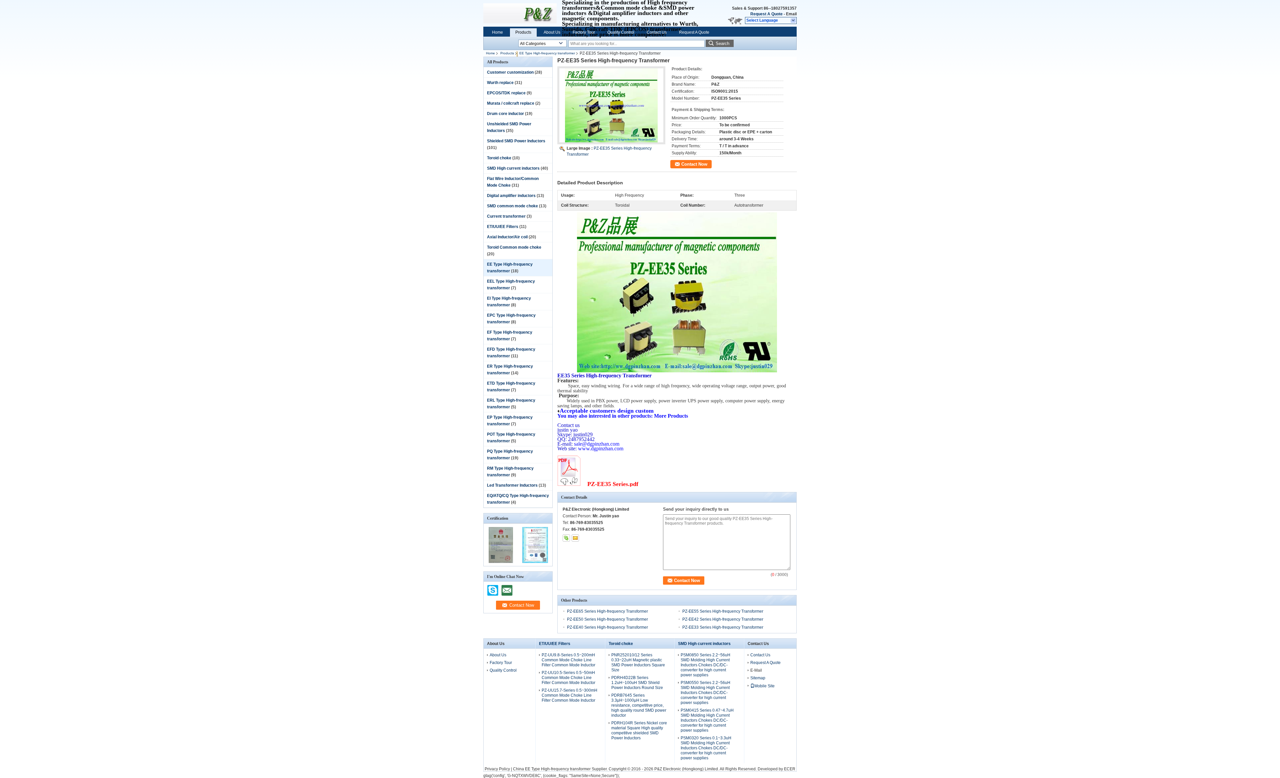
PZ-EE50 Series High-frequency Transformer (607, 619)
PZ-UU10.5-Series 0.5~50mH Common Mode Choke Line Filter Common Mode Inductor (568, 677)
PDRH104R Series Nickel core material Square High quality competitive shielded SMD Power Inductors (639, 730)
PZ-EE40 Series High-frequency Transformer (607, 627)
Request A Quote (766, 14)
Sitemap (757, 678)
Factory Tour (584, 32)
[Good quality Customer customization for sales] (501, 561)
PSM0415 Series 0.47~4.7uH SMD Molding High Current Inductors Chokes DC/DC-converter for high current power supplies (707, 720)
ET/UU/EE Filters (502, 226)
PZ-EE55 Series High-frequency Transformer (722, 611)
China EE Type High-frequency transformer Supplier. (561, 769)
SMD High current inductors (513, 168)
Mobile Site (764, 686)
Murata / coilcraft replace (510, 103)
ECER (789, 769)
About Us (552, 32)
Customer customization (510, 72)
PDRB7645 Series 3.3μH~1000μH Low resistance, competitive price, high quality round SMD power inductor (638, 705)
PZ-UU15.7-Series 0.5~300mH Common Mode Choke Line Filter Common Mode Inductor (569, 695)
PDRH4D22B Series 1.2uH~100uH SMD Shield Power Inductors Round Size (637, 682)
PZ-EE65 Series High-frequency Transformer (607, 611)
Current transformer (506, 216)
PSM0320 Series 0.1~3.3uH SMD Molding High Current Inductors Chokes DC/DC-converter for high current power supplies (706, 748)
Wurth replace (500, 82)
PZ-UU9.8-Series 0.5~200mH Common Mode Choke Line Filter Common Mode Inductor (568, 660)
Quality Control (620, 32)
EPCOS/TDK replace (506, 93)
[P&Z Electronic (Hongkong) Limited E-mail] (575, 538)
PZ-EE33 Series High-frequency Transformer (722, 627)
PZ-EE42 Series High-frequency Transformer (722, 619)
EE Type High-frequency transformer (547, 53)
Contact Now (694, 164)
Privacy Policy (497, 769)
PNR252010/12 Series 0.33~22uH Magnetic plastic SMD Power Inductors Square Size (638, 662)
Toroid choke (499, 158)
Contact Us (657, 32)
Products (523, 32)
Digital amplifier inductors (511, 195)
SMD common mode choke (512, 206)
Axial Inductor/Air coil (507, 237)
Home (497, 32)
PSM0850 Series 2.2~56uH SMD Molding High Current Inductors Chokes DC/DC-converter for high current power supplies (705, 665)
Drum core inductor (505, 113)
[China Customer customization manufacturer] (520, 13)
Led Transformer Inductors (512, 485)
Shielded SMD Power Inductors (516, 141)
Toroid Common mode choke (514, 247)
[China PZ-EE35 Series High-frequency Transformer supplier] (611, 105)
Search (722, 43)
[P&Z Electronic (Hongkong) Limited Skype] (566, 538)
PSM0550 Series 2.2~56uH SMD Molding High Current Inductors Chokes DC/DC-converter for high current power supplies (705, 692)
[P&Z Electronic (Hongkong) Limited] (793, 21)
